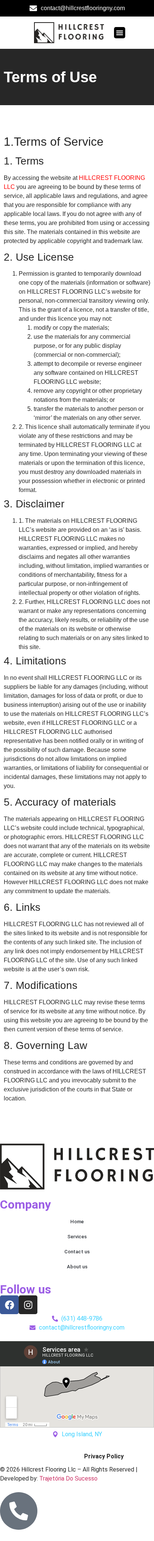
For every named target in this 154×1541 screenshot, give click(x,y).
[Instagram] (28, 1304)
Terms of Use (50, 1456)
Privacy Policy (104, 1456)
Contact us (77, 1251)
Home (77, 1221)
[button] (119, 32)
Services (77, 1236)
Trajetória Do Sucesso (68, 1478)
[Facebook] (9, 1304)
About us (77, 1266)
